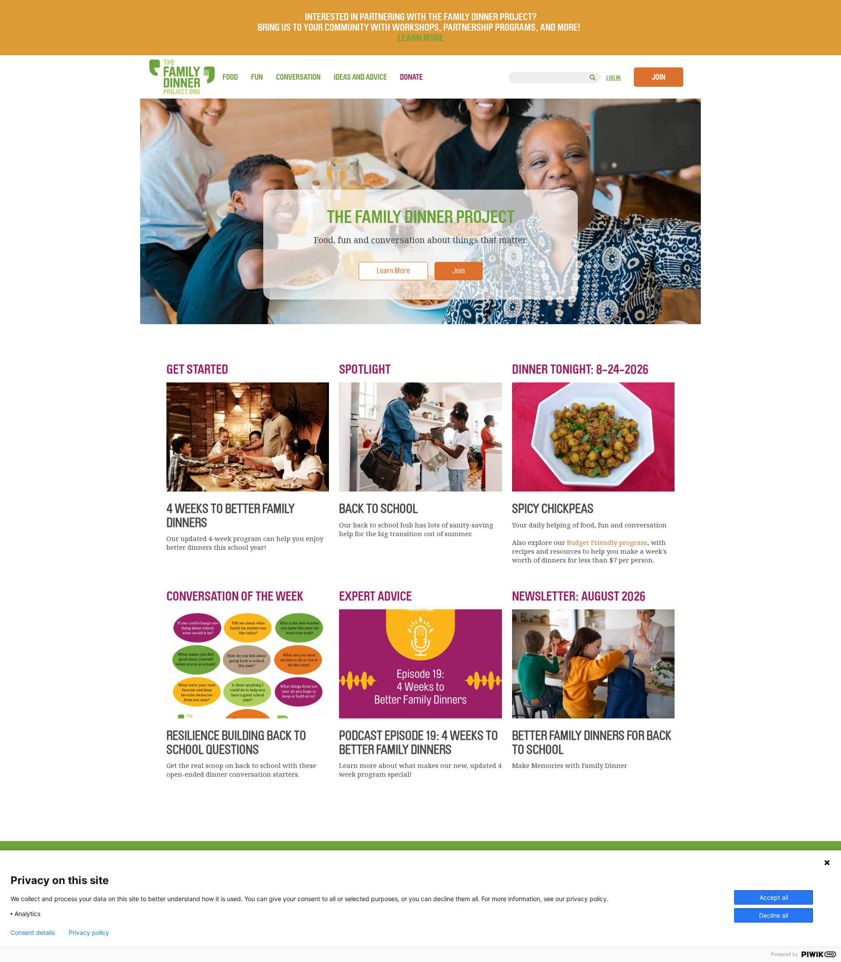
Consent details (33, 932)
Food (230, 77)
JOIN (658, 77)
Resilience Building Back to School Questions (236, 743)
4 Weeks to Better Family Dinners (230, 516)
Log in (613, 77)
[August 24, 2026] (593, 489)
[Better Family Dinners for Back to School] (593, 715)
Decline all (773, 915)
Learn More (393, 270)
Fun (257, 77)
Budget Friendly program (607, 542)
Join (458, 270)
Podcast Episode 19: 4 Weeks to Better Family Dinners (418, 743)
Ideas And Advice (360, 77)
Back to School (378, 509)
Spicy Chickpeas (553, 509)
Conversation (298, 77)
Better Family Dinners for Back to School (591, 743)
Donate (411, 77)
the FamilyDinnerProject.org (182, 77)
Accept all (774, 897)
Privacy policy (89, 932)
